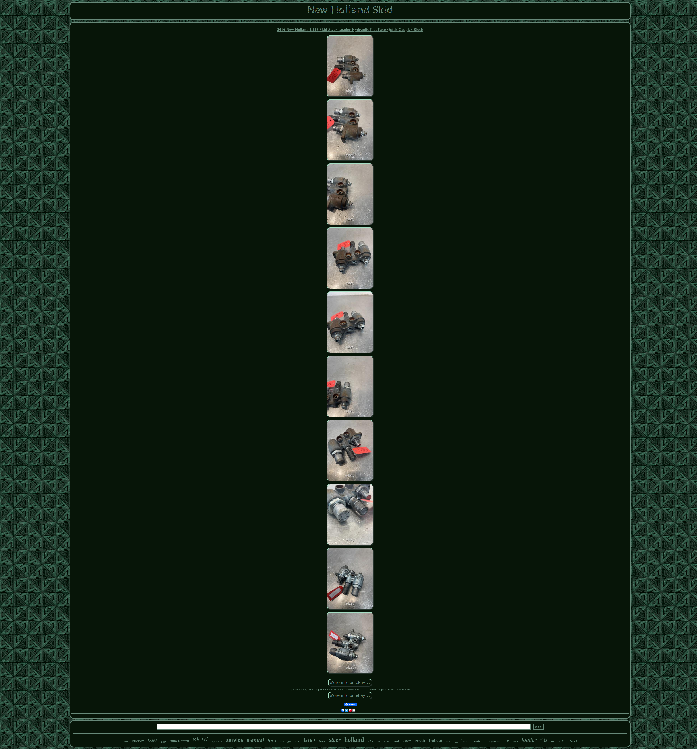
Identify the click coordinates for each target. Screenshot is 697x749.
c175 (506, 741)
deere (322, 741)
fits (543, 740)
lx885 (465, 740)
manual (255, 740)
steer (335, 739)
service (234, 740)
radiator (480, 741)
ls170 (297, 741)
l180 (289, 742)
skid (200, 739)
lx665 (163, 742)
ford (272, 740)
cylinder (494, 741)
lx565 (126, 741)
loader (529, 739)
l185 (553, 741)
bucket (138, 741)
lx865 (153, 740)
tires (448, 741)
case (407, 740)
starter (374, 741)
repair (420, 741)
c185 (387, 741)
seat (396, 741)
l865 (282, 741)
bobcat (436, 740)
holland (354, 739)
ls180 (309, 740)
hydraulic (216, 741)
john (515, 741)
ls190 (456, 742)
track (574, 741)
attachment (179, 740)
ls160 (562, 741)
